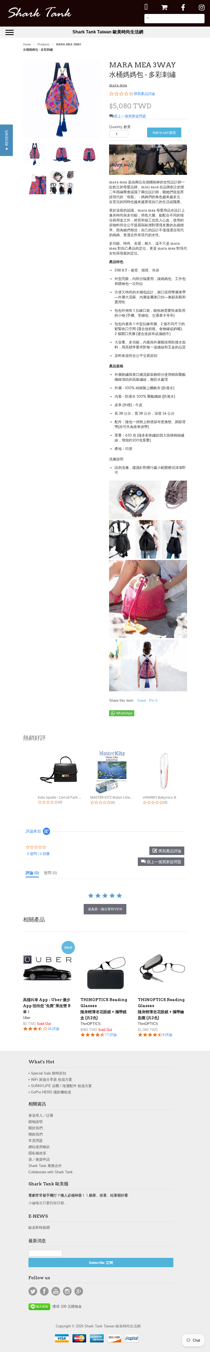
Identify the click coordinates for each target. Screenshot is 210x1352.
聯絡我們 (35, 1134)
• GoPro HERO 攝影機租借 (49, 1092)
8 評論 (167, 1034)
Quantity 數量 (120, 127)
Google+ (78, 1291)
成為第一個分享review (105, 909)
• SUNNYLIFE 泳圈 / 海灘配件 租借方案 (60, 1086)
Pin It (153, 700)
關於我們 (35, 1128)
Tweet (141, 700)
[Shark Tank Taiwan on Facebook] (183, 7)
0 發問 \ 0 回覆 (38, 853)
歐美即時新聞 (39, 1228)
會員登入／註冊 (40, 1115)
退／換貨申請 (39, 1159)
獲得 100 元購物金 (66, 1306)
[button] (161, 861)
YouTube (55, 1291)
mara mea (118, 85)
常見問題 (35, 1141)
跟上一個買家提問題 (130, 116)
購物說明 (35, 1122)
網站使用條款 (39, 1147)
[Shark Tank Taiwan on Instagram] (202, 7)
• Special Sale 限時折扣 (47, 1073)
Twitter (32, 1291)
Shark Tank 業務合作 (45, 1166)
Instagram (67, 1291)
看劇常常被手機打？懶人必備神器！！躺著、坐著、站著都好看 (78, 1195)
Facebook (44, 1291)
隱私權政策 (37, 1153)
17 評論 (111, 1034)
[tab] (32, 873)
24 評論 (53, 1028)
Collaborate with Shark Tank (50, 1172)
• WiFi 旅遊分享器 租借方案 (50, 1079)
